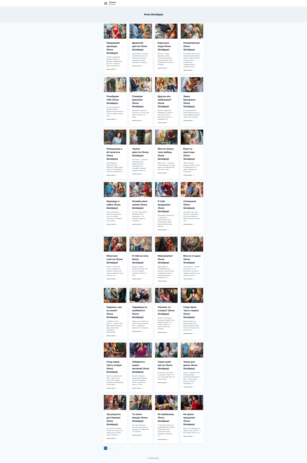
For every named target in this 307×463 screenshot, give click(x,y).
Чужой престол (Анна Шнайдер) (140, 152)
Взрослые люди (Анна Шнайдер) (164, 46)
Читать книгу (111, 69)
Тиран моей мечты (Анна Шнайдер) (165, 365)
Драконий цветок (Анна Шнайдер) (139, 46)
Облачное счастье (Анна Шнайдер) (114, 259)
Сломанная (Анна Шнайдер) (189, 204)
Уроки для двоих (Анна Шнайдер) (190, 365)
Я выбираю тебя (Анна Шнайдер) (112, 99)
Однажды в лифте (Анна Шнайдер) (113, 204)
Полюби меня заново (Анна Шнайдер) (139, 204)
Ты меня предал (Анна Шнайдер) (140, 417)
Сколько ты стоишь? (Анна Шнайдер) (166, 310)
